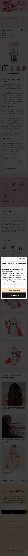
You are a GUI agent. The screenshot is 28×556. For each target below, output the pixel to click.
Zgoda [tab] (4, 263)
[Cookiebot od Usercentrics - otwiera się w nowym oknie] (19, 259)
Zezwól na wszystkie (14, 290)
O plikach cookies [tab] (21, 263)
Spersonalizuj (13, 295)
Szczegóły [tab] (11, 263)
